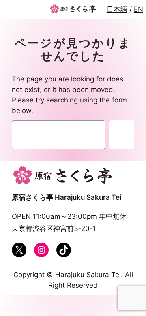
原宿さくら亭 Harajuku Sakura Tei (66, 197)
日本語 (117, 9)
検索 (121, 135)
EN (138, 9)
